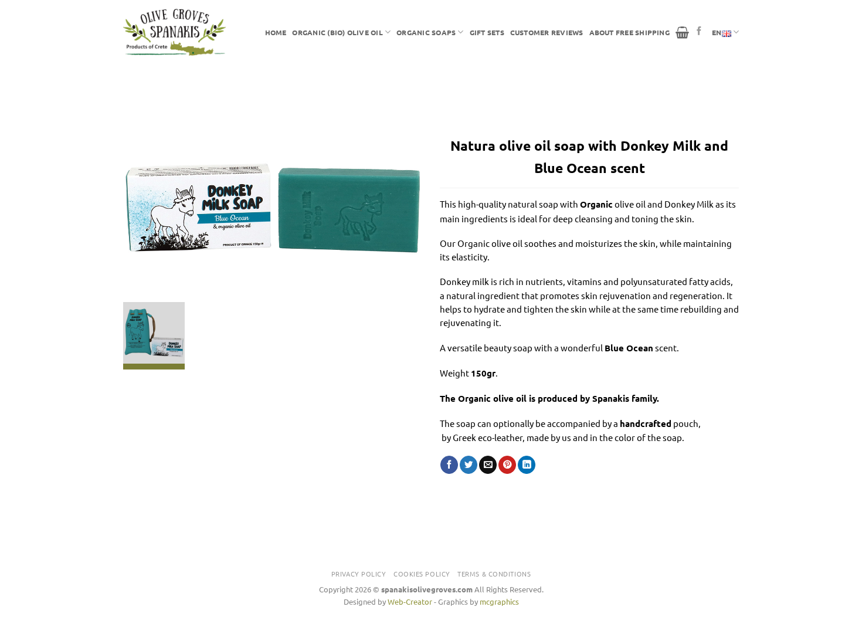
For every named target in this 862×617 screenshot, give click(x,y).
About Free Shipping (629, 32)
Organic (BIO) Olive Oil (337, 32)
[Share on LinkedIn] (526, 465)
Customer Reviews (546, 32)
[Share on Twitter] (468, 465)
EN (716, 32)
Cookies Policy (421, 573)
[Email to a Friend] (488, 465)
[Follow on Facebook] (699, 31)
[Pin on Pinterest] (507, 465)
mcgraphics (499, 601)
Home (276, 32)
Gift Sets (487, 32)
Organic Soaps (426, 32)
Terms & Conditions (494, 573)
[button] (682, 32)
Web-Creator (410, 601)
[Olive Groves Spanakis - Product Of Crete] (174, 32)
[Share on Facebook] (449, 465)
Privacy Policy (358, 573)
